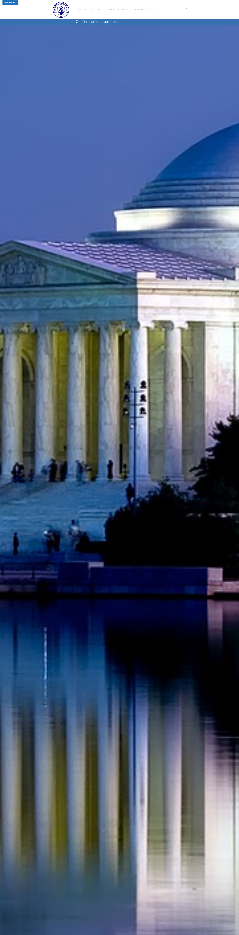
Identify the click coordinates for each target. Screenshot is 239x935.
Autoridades (96, 9)
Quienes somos (82, 9)
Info (162, 9)
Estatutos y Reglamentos (118, 9)
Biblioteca (153, 9)
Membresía (139, 9)
